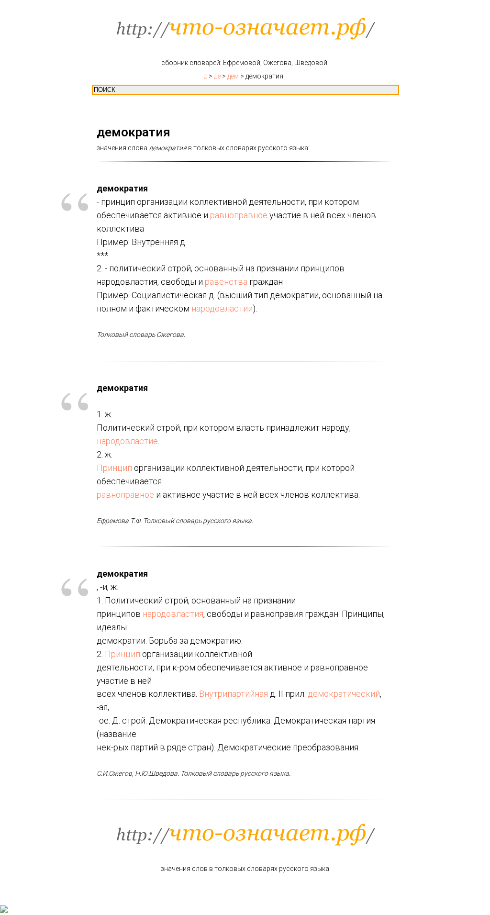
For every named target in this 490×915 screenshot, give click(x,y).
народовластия (173, 614)
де (217, 76)
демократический (344, 694)
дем (233, 76)
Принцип (114, 468)
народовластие (127, 441)
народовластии (222, 308)
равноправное (238, 215)
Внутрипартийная (233, 694)
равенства (226, 282)
